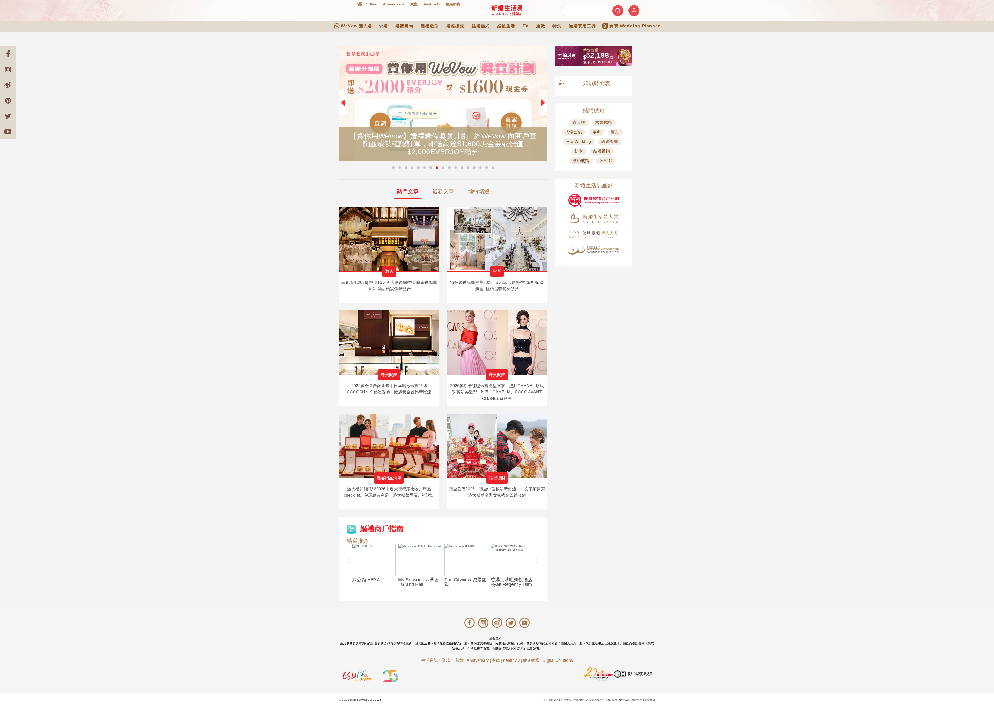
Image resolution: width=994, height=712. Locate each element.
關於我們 (553, 699)
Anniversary (393, 4)
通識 (540, 26)
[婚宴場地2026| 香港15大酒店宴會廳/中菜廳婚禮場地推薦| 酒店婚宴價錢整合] (389, 239)
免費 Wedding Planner (634, 26)
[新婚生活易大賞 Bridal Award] (593, 218)
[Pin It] (8, 100)
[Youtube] (8, 131)
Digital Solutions (558, 660)
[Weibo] (8, 85)
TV (526, 26)
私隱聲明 (637, 699)
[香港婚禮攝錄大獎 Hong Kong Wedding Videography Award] (593, 250)
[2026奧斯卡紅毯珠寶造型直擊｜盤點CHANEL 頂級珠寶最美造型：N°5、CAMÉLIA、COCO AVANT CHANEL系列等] (497, 342)
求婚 (383, 26)
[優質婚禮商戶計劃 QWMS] (593, 200)
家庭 (414, 4)
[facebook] (8, 54)
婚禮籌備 (404, 26)
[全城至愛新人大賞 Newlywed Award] (593, 234)
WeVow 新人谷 (356, 26)
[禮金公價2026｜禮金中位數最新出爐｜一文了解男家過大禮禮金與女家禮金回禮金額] (497, 446)
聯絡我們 (611, 699)
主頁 (543, 699)
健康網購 (453, 4)
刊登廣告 (566, 699)
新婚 (459, 660)
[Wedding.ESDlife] (506, 10)
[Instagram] (8, 69)
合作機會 (578, 699)
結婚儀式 (481, 26)
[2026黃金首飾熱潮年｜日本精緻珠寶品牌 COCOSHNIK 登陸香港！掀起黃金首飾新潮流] (389, 342)
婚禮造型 (430, 26)
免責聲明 (533, 648)
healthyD (432, 4)
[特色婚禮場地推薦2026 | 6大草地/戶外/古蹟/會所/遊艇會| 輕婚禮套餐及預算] (497, 239)
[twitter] (8, 116)
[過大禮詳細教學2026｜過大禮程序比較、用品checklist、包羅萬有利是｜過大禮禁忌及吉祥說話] (389, 446)
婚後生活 (506, 26)
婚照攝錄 (455, 26)
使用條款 (624, 699)
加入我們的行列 (595, 699)
